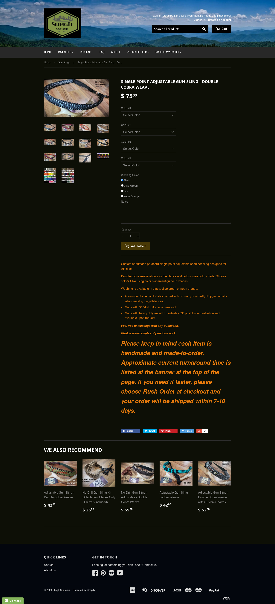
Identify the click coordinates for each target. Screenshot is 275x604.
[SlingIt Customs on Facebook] (95, 574)
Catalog (64, 52)
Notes (124, 201)
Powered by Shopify (84, 590)
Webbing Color (130, 175)
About (115, 52)
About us (50, 570)
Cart (224, 29)
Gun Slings (64, 62)
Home (48, 52)
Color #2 (126, 125)
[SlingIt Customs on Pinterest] (103, 574)
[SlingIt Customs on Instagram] (111, 574)
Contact (86, 52)
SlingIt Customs (61, 590)
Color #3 (126, 141)
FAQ (102, 52)
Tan (125, 191)
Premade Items (138, 52)
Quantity (126, 229)
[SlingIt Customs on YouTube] (120, 574)
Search (49, 565)
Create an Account (219, 20)
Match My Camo (167, 52)
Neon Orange (131, 196)
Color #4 (126, 158)
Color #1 (126, 108)
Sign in (198, 20)
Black (126, 180)
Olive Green (130, 185)
